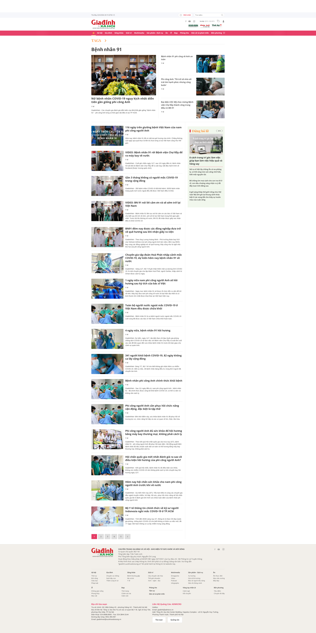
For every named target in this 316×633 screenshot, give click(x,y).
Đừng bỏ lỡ (200, 131)
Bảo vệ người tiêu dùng (196, 581)
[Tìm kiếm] (222, 15)
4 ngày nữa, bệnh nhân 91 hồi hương (147, 330)
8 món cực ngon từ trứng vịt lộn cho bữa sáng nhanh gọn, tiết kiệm (204, 179)
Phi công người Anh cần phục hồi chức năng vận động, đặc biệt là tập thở (152, 407)
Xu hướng (191, 576)
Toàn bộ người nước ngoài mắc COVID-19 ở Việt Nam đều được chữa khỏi (151, 307)
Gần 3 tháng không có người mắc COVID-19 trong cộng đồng (151, 179)
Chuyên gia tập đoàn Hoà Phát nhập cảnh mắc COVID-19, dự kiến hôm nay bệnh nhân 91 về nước (153, 258)
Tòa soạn (159, 620)
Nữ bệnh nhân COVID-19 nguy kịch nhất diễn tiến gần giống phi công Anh (122, 100)
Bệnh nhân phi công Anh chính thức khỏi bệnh (153, 380)
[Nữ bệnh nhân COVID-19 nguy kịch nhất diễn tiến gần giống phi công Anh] (123, 75)
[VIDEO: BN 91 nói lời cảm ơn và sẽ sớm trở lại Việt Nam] (107, 211)
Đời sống (94, 578)
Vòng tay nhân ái (189, 588)
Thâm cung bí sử (112, 581)
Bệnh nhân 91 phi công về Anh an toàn (177, 58)
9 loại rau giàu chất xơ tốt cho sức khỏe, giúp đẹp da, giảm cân (206, 170)
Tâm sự (152, 591)
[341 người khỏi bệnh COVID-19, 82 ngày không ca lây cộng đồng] (107, 364)
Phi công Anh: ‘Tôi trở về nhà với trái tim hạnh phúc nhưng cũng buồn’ (176, 82)
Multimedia (139, 33)
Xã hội (99, 33)
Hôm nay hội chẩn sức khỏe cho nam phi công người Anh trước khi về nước (153, 483)
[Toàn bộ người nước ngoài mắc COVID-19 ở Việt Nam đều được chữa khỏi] (107, 314)
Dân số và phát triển (200, 33)
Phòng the (184, 33)
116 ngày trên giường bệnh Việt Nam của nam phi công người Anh (153, 129)
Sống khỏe (119, 33)
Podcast (174, 581)
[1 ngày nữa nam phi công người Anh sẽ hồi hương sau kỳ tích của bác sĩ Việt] (107, 289)
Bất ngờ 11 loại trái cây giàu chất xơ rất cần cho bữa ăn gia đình (204, 160)
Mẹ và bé (130, 578)
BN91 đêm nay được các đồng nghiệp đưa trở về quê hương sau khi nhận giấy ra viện (153, 230)
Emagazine (175, 576)
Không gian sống (97, 591)
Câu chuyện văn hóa (155, 576)
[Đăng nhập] (223, 21)
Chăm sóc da (126, 593)
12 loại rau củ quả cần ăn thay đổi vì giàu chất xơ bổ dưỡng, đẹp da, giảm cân (204, 189)
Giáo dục (94, 581)
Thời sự (94, 576)
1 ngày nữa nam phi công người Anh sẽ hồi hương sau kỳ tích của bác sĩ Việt (151, 282)
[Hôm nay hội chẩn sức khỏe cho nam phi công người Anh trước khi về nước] (107, 490)
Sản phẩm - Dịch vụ (155, 33)
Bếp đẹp (216, 581)
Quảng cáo (175, 620)
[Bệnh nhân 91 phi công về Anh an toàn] (210, 64)
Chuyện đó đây (219, 593)
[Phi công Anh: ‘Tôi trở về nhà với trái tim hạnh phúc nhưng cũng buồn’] (210, 86)
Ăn (167, 33)
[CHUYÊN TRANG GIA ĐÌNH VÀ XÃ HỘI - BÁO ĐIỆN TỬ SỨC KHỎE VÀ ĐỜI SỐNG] (103, 24)
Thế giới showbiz (154, 578)
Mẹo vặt (94, 596)
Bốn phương (216, 33)
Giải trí (129, 33)
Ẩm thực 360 (217, 576)
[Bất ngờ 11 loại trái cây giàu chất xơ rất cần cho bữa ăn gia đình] (206, 144)
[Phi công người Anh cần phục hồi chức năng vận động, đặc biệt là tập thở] (107, 414)
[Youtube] (189, 21)
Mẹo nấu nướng (219, 578)
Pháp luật (94, 583)
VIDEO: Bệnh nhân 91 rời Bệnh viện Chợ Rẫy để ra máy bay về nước (154, 154)
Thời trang (125, 591)
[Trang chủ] (93, 33)
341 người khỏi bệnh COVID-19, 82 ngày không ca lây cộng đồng (153, 357)
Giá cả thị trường (194, 578)
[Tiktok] (194, 21)
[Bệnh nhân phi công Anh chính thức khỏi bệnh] (107, 389)
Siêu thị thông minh (195, 583)
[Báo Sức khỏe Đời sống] (193, 25)
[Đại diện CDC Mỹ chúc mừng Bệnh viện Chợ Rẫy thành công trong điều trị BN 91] (210, 109)
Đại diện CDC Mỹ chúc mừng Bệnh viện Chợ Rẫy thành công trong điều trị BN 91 (177, 105)
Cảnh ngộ (186, 591)
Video (173, 578)
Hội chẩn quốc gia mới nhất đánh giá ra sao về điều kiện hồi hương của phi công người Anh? (153, 458)
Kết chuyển (187, 593)
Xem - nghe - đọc (154, 581)
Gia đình (108, 33)
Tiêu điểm (217, 591)
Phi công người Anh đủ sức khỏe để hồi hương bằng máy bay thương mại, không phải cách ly (153, 432)
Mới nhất (187, 15)
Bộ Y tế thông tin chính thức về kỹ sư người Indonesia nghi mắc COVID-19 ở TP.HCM (152, 509)
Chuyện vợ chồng (112, 576)
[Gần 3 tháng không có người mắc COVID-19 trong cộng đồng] (107, 186)
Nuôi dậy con (111, 578)
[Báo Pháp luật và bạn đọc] (205, 26)
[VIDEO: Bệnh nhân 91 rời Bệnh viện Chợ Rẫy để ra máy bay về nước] (107, 161)
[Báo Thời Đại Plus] (217, 25)
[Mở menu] (224, 33)
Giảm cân (124, 596)
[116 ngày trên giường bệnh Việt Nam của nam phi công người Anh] (107, 136)
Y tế (92, 106)
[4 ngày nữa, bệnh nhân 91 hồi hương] (107, 339)
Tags (96, 40)
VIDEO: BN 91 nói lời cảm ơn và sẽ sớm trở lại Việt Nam (152, 204)
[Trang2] (127, 536)
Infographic (175, 583)
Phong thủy (95, 593)
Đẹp (176, 33)
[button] (216, 131)
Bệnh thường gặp (133, 576)
